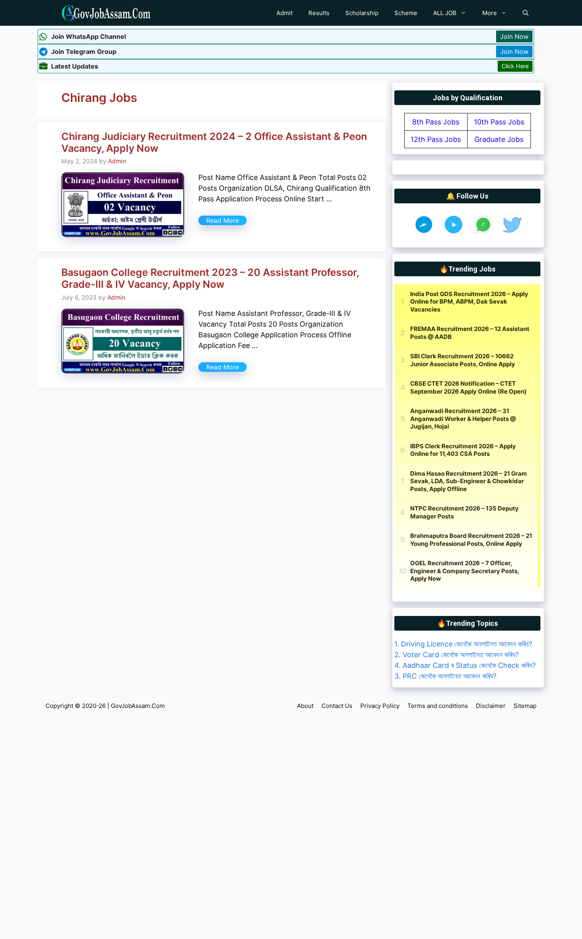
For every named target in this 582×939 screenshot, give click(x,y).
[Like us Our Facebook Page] (423, 232)
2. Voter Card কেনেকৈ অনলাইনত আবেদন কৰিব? (456, 654)
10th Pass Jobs (499, 122)
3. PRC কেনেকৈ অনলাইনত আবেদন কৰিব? (445, 676)
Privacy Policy (379, 706)
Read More (222, 220)
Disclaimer (491, 706)
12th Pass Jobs (436, 139)
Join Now (514, 36)
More (489, 13)
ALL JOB (444, 13)
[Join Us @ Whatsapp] (483, 232)
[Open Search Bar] (525, 13)
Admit (284, 13)
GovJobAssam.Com (138, 706)
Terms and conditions (437, 706)
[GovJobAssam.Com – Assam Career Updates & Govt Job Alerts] (105, 13)
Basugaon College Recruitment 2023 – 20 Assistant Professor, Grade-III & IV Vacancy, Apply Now (210, 278)
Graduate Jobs (498, 139)
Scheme (405, 13)
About (305, 706)
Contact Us (336, 706)
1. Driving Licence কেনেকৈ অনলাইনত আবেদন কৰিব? (463, 644)
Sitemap (525, 706)
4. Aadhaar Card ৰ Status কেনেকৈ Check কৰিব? (465, 665)
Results (318, 13)
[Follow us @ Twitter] (512, 232)
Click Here (515, 66)
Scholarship (361, 13)
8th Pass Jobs (435, 122)
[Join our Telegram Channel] (453, 232)
